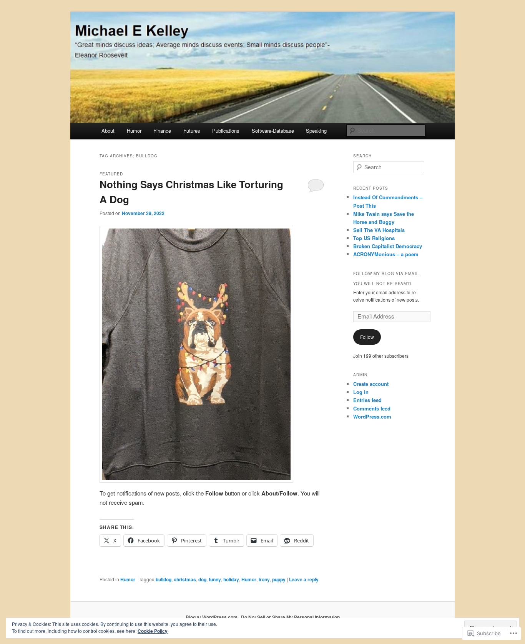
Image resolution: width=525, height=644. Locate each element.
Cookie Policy (153, 630)
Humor (134, 130)
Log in (361, 391)
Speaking (316, 130)
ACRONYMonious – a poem (386, 254)
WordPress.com (372, 416)
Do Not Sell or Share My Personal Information (290, 617)
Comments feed (371, 408)
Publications (225, 130)
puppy (279, 579)
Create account (371, 383)
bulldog (163, 579)
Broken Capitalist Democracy (387, 246)
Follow (367, 337)
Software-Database (273, 130)
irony (264, 579)
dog (202, 579)
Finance (162, 130)
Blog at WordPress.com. (212, 617)
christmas (185, 579)
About (108, 130)
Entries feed (367, 400)
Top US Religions (374, 238)
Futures (191, 130)
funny (215, 579)
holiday (231, 579)
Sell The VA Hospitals (379, 230)
